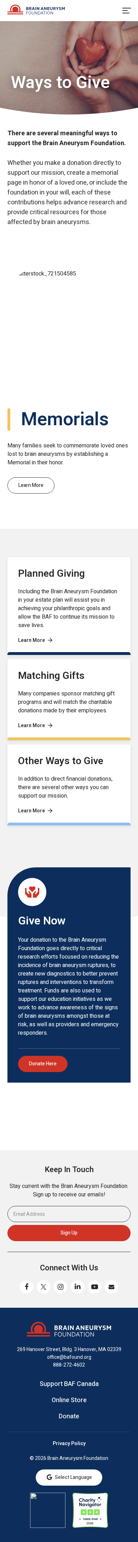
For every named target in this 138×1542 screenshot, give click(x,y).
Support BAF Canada (69, 1384)
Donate (69, 1416)
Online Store (69, 1400)
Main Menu (126, 10)
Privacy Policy (69, 1444)
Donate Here (43, 1063)
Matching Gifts (51, 676)
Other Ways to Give (60, 761)
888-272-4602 (69, 1365)
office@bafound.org (69, 1357)
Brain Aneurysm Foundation (36, 10)
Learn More (31, 485)
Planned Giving (51, 573)
